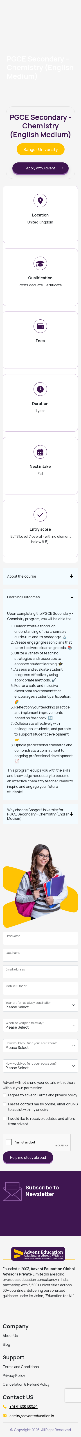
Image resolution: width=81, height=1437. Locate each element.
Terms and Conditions (21, 1366)
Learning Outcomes (23, 596)
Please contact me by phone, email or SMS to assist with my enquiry (43, 1107)
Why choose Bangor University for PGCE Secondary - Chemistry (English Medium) (38, 814)
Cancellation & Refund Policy (26, 1384)
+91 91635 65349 (23, 1406)
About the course (21, 576)
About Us (10, 1335)
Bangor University (40, 149)
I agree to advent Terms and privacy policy (42, 1095)
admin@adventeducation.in (31, 1415)
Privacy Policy (14, 1375)
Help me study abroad (28, 1157)
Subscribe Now (51, 1215)
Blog (6, 1344)
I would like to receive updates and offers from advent (41, 1121)
